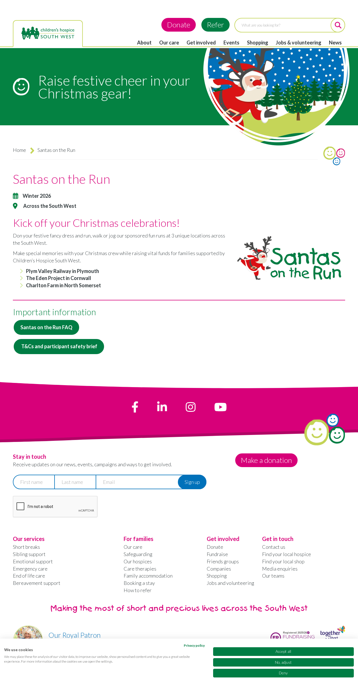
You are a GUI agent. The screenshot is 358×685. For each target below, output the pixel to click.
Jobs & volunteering (298, 42)
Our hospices (138, 561)
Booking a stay (139, 583)
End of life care (29, 576)
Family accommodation (148, 576)
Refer (215, 24)
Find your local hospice (286, 554)
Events (231, 42)
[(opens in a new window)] (134, 407)
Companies (219, 569)
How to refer (138, 590)
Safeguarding (138, 554)
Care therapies (140, 569)
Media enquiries (280, 569)
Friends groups (223, 561)
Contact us (273, 547)
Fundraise (217, 554)
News (335, 42)
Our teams (273, 576)
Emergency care (30, 569)
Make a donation (266, 460)
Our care (169, 42)
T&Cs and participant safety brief (58, 346)
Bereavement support (36, 583)
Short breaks (26, 547)
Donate (178, 24)
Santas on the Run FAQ (46, 327)
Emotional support (33, 561)
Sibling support (29, 554)
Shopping (257, 42)
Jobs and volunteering (230, 583)
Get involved (201, 42)
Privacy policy (194, 645)
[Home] (47, 33)
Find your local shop (283, 561)
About (144, 42)
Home (19, 150)
